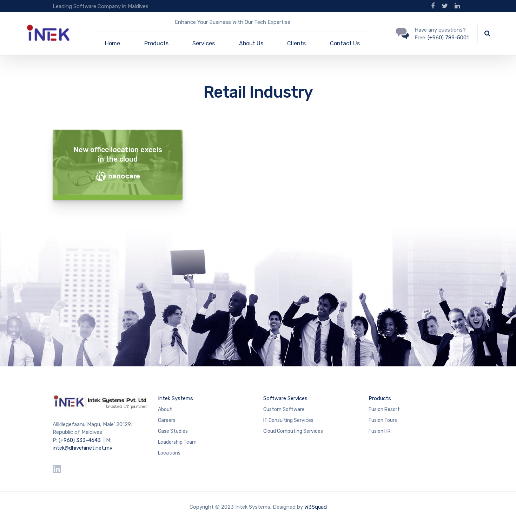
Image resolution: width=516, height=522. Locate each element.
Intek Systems (175, 398)
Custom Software (284, 409)
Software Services (285, 398)
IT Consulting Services (288, 420)
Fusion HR (380, 431)
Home (112, 43)
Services (203, 43)
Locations (169, 453)
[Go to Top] (502, 506)
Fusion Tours (383, 420)
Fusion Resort (384, 409)
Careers (167, 420)
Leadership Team (177, 442)
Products (156, 43)
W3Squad (315, 507)
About (165, 409)
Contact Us (345, 43)
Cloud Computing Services (293, 431)
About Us (251, 43)
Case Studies (173, 431)
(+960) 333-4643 (80, 440)
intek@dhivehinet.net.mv (82, 448)
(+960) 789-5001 (448, 37)
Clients (296, 43)
